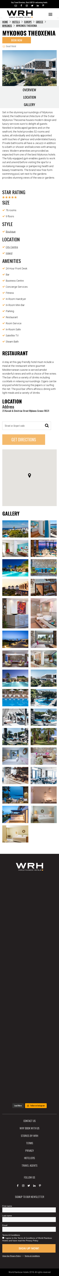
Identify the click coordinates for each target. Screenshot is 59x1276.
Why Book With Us (29, 1128)
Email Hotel (10, 46)
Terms (29, 1143)
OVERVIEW (29, 89)
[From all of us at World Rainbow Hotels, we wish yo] (29, 1064)
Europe (28, 22)
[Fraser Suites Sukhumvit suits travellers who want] (29, 887)
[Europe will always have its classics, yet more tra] (29, 1089)
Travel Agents (29, 1165)
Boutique (11, 231)
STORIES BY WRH (29, 1136)
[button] (29, 475)
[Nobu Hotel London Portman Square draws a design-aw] (29, 1013)
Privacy (29, 1150)
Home (5, 22)
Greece (39, 22)
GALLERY (29, 104)
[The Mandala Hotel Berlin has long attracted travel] (29, 912)
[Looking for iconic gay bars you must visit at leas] (29, 988)
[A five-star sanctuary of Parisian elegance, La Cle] (29, 963)
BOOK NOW (16, 40)
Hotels (16, 22)
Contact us (29, 1121)
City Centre (12, 247)
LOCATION (29, 97)
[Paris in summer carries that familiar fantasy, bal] (29, 1038)
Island (9, 253)
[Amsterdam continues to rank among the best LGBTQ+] (29, 937)
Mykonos (7, 25)
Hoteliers (29, 1158)
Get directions (23, 439)
